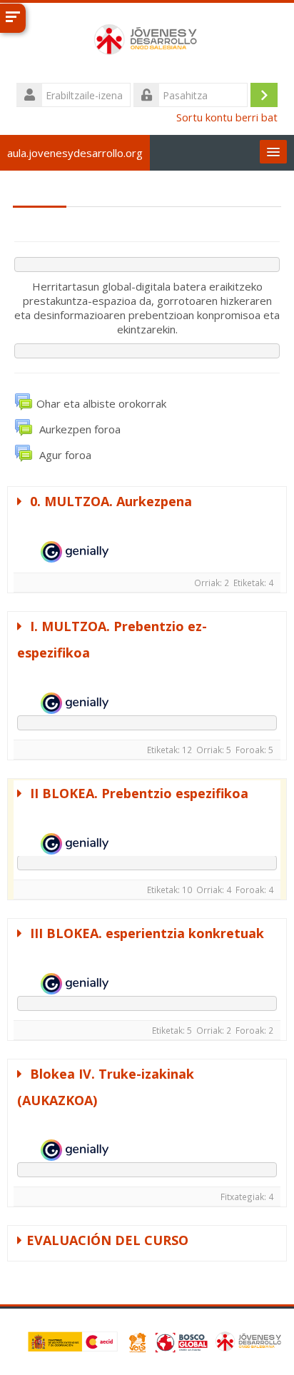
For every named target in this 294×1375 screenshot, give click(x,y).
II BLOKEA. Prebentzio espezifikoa (137, 793)
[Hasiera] (147, 41)
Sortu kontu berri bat (227, 117)
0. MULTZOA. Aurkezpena (109, 501)
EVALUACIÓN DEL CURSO (107, 1240)
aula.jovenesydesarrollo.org (75, 153)
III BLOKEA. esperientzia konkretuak (145, 933)
